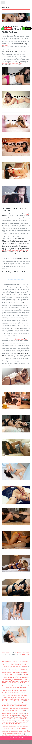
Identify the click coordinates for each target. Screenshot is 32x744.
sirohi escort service (16, 682)
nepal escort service (13, 731)
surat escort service (10, 684)
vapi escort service (13, 663)
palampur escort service (19, 713)
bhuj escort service (16, 685)
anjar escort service (20, 710)
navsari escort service (18, 667)
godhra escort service (11, 690)
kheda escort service (14, 680)
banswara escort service (14, 702)
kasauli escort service (14, 698)
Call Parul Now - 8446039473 (16, 737)
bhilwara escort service (11, 703)
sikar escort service (10, 721)
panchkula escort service (21, 712)
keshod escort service (14, 669)
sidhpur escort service (17, 730)
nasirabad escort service (19, 733)
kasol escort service (19, 697)
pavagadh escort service (11, 671)
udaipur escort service (21, 684)
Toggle (3, 3)
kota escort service (17, 689)
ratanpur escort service (20, 723)
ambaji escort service (11, 687)
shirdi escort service (18, 717)
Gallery (19, 652)
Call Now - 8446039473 (16, 278)
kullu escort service (13, 715)
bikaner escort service (14, 720)
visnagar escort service (11, 695)
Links (15, 652)
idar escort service (20, 735)
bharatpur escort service (19, 725)
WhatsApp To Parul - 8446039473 (16, 741)
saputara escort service (14, 674)
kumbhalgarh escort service (15, 718)
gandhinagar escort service (20, 664)
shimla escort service (17, 672)
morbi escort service (10, 676)
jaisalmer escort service (18, 700)
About (11, 652)
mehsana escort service (19, 692)
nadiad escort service (17, 707)
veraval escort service (19, 679)
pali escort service (18, 694)
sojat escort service (13, 726)
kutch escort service (13, 708)
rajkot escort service (16, 661)
